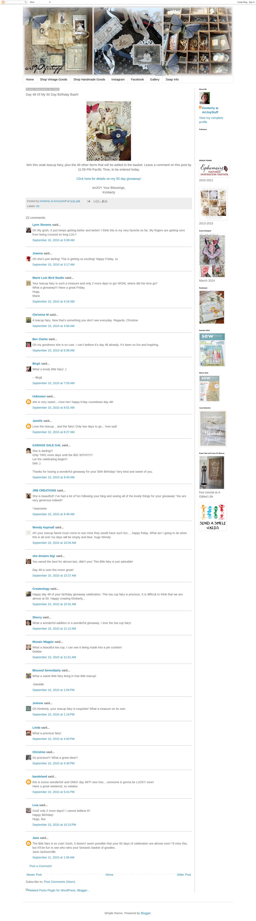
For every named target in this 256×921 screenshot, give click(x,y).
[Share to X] (100, 201)
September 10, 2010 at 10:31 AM (54, 604)
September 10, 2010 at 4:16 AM (53, 301)
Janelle (37, 420)
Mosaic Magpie (43, 641)
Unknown (39, 396)
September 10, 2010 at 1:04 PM (53, 690)
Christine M (40, 314)
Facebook (137, 79)
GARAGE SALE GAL (46, 445)
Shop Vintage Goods (53, 79)
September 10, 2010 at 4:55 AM (53, 326)
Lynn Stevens (41, 224)
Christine (38, 752)
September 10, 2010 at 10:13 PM (54, 824)
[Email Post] (88, 201)
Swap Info (172, 79)
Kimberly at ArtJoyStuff (210, 110)
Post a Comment (40, 866)
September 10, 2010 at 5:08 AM (53, 350)
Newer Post (34, 874)
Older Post (184, 874)
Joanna (37, 253)
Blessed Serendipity (46, 670)
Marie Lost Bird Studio (48, 277)
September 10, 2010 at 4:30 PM (53, 763)
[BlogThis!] (97, 201)
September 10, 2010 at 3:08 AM (53, 240)
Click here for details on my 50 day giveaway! (108, 179)
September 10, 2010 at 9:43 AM (53, 477)
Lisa (35, 805)
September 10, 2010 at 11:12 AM (54, 628)
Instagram (118, 79)
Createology (40, 588)
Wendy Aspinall (43, 527)
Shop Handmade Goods (89, 79)
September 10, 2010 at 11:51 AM (54, 657)
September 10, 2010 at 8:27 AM (53, 432)
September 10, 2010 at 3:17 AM (53, 264)
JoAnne (37, 703)
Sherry (37, 617)
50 (37, 206)
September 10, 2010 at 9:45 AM (53, 514)
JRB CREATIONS (44, 490)
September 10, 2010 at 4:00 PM (53, 738)
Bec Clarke (40, 339)
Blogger (146, 913)
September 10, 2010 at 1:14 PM (53, 714)
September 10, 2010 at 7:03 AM (53, 383)
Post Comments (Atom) (59, 881)
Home (30, 79)
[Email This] (94, 201)
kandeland (39, 776)
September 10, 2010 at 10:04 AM (54, 542)
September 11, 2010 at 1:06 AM (53, 857)
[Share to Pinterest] (106, 201)
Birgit (36, 363)
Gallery (154, 79)
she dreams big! (43, 556)
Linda (36, 727)
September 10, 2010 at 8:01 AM (53, 407)
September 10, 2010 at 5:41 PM (53, 792)
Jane (35, 837)
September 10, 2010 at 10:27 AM (54, 575)
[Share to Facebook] (103, 201)
